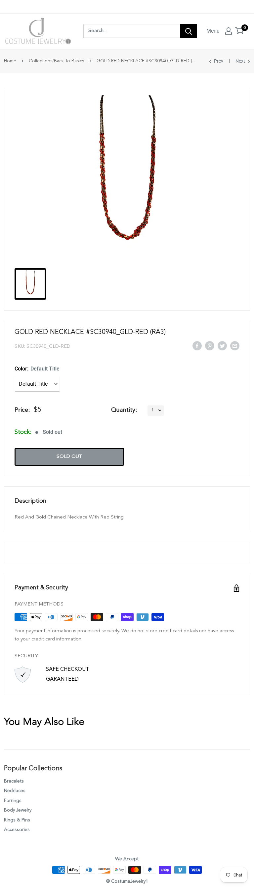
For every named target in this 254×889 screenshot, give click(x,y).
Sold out (69, 456)
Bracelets (14, 781)
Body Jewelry (17, 810)
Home (10, 61)
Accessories (17, 829)
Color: (37, 369)
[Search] (188, 31)
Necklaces (14, 790)
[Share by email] (234, 345)
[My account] (228, 31)
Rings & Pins (17, 820)
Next (240, 61)
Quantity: (124, 410)
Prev (218, 61)
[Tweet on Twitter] (222, 345)
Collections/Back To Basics (56, 61)
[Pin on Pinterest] (209, 345)
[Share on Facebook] (197, 345)
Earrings (12, 800)
